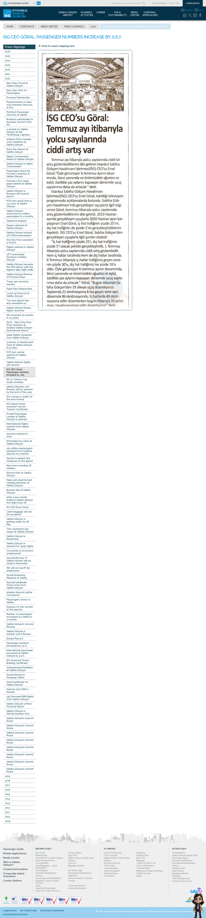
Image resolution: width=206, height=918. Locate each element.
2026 (7, 51)
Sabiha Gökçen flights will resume (18, 363)
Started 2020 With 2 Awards (17, 690)
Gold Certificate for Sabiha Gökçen (17, 683)
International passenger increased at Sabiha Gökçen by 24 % (19, 653)
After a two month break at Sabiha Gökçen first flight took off (19, 500)
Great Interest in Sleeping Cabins (15, 676)
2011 (7, 812)
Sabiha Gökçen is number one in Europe (18, 632)
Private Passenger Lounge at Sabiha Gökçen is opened (16, 416)
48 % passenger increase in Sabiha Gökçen (16, 257)
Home (9, 26)
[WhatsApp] (184, 15)
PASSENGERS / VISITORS (165, 3)
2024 (7, 60)
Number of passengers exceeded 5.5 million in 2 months (19, 617)
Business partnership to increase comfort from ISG (19, 122)
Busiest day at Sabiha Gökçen (18, 491)
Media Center (49, 26)
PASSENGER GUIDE (18, 3)
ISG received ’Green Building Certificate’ (17, 661)
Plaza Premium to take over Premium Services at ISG (19, 105)
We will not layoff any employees (18, 569)
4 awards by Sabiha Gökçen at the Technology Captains (18, 132)
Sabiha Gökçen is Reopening (15, 537)
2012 (7, 807)
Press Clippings (74, 26)
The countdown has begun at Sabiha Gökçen (20, 530)
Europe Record (14, 638)
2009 (7, 821)
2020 (93, 26)
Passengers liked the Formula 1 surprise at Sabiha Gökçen (18, 173)
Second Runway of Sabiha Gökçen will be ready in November (18, 560)
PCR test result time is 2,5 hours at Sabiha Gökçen (19, 203)
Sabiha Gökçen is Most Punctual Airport (19, 705)
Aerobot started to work (17, 435)
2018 (7, 780)
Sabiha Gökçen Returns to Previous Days (19, 275)
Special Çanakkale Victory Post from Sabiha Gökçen (16, 585)
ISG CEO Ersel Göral (17, 507)
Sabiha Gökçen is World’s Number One (17, 712)
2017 (7, 785)
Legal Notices (10, 910)
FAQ (201, 10)
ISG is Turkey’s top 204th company (16, 380)
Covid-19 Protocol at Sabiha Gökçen (17, 294)
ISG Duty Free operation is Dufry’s (19, 241)
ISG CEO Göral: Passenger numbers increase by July (17, 372)
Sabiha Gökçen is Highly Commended (19, 165)
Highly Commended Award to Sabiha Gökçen (20, 157)
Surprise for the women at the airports (19, 608)
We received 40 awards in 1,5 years (19, 316)
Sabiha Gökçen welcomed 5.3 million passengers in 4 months (19, 213)
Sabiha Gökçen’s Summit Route (19, 719)
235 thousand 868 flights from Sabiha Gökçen (20, 698)
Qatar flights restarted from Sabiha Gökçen (19, 336)
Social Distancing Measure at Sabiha (16, 576)
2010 (7, 816)
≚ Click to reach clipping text (57, 46)
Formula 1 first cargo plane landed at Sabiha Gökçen (19, 183)
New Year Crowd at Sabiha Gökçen (17, 84)
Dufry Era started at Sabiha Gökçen (17, 150)
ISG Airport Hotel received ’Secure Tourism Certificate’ (17, 406)
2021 (7, 74)
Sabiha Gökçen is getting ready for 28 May (17, 522)
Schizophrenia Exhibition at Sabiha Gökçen (19, 669)
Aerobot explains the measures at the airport (19, 459)
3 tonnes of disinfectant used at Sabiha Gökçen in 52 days (19, 345)
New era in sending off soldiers (18, 467)
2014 (7, 798)
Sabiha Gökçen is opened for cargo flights (20, 544)
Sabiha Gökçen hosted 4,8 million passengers (19, 234)
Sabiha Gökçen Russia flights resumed (18, 309)
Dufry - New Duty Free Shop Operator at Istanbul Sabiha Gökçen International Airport (19, 326)
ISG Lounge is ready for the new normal (19, 398)
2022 (7, 69)
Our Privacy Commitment (52, 910)
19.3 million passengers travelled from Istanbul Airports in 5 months (19, 451)
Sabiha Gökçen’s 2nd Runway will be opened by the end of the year (19, 389)
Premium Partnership (18, 97)
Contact (189, 10)
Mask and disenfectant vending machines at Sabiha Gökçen (19, 483)
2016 (7, 789)
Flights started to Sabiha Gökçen (20, 248)
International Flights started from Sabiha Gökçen (17, 426)
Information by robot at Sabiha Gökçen (19, 442)
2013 (7, 803)
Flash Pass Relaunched (19, 288)
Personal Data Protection (15, 914)
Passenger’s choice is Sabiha (18, 601)
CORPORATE (193, 3)
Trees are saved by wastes (17, 283)
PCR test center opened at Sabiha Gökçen (16, 355)
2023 (7, 65)
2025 (7, 56)
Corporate (27, 26)
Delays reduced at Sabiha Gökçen (16, 226)
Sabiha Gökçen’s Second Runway (20, 625)
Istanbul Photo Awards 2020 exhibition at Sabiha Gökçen (18, 142)
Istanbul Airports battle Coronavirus (19, 593)
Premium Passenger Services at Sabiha (17, 113)
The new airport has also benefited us (17, 302)
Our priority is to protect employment (19, 552)
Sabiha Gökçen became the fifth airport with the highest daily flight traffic (20, 267)
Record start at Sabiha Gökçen (18, 474)
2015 (7, 794)
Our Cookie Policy (28, 910)
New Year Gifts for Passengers (16, 91)
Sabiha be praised (16, 220)
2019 (7, 776)
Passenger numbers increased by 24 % (17, 644)
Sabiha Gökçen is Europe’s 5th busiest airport (17, 193)
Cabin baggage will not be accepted (19, 513)
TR (34, 3)
